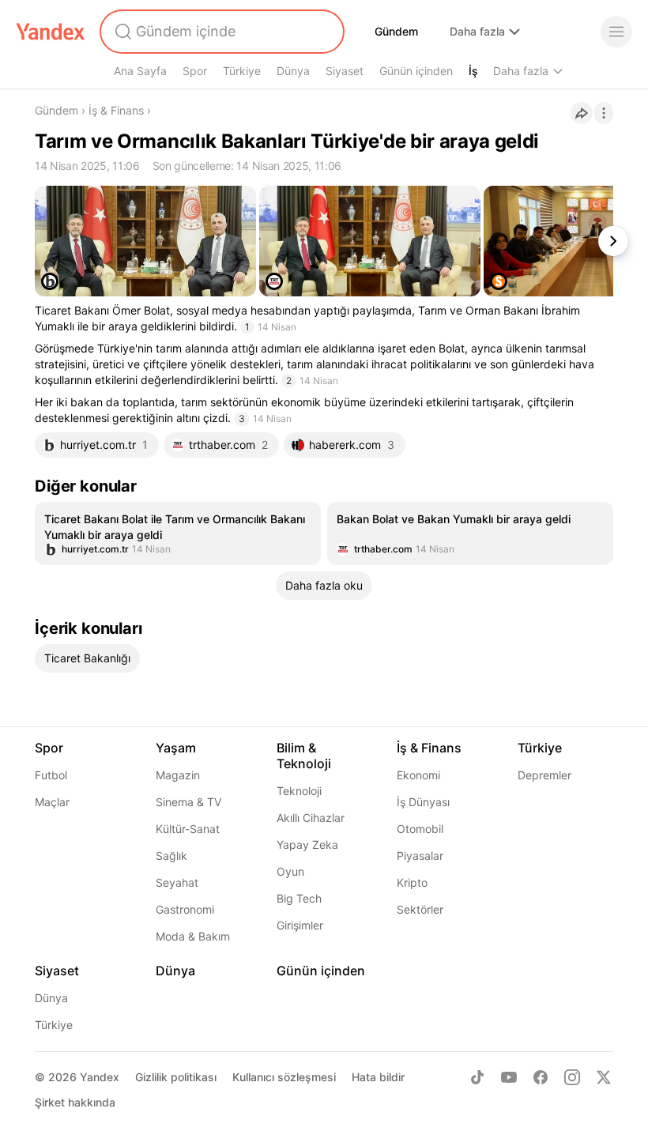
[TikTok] (477, 1077)
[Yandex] (50, 31)
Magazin (178, 775)
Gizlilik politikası (176, 1077)
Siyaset (345, 70)
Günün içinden (416, 70)
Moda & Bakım (193, 936)
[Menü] (616, 31)
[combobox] (220, 31)
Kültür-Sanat (188, 828)
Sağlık (171, 855)
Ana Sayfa (140, 70)
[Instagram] (572, 1077)
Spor (195, 70)
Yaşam (176, 748)
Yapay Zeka (307, 844)
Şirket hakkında (75, 1102)
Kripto (412, 882)
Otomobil (420, 828)
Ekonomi (418, 775)
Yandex (99, 1077)
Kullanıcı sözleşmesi (284, 1077)
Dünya (293, 70)
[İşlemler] (603, 113)
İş (473, 70)
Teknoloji (299, 790)
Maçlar (52, 802)
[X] (603, 1077)
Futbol (51, 775)
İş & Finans (116, 110)
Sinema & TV (188, 802)
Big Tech (299, 898)
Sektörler (420, 909)
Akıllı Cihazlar (311, 817)
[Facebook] (540, 1077)
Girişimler (300, 925)
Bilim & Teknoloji (304, 755)
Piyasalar (420, 855)
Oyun (290, 871)
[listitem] (178, 533)
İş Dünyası (423, 802)
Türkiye (242, 70)
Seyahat (177, 882)
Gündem (396, 31)
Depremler (544, 775)
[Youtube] (509, 1077)
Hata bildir (378, 1077)
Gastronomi (185, 909)
